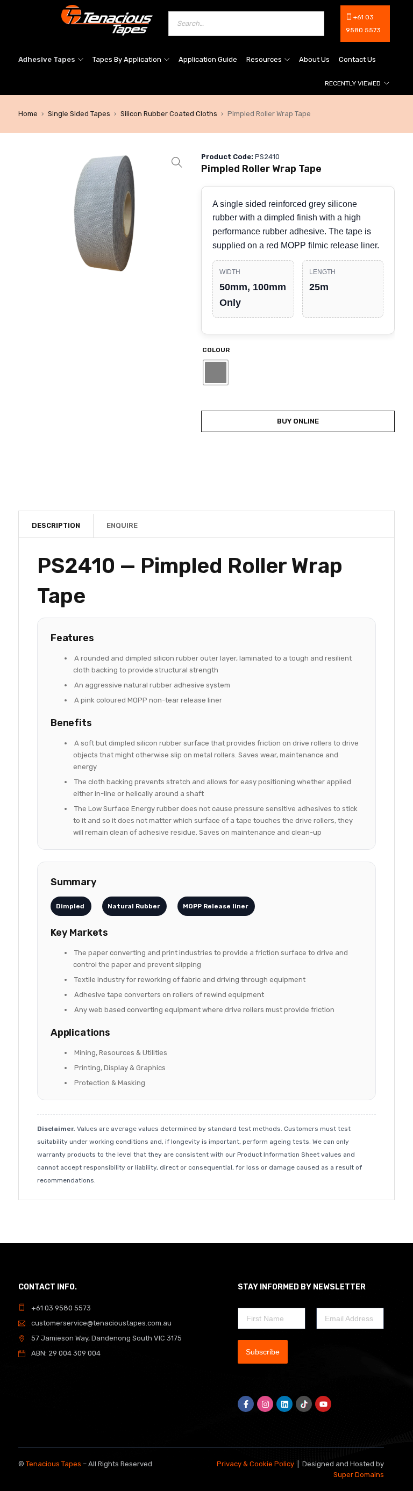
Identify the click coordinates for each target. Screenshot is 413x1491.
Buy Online (298, 421)
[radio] (215, 372)
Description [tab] (56, 525)
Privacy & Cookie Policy (255, 1464)
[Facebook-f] (246, 1404)
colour (216, 350)
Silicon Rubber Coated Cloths (168, 114)
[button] (177, 162)
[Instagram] (265, 1404)
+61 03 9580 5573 (61, 1308)
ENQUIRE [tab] (122, 525)
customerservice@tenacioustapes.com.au (101, 1323)
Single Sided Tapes (79, 114)
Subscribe (263, 1351)
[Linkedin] (284, 1404)
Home (28, 114)
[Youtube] (323, 1404)
